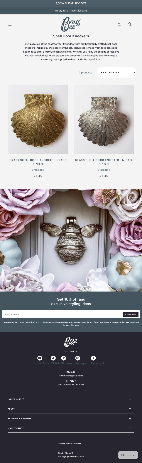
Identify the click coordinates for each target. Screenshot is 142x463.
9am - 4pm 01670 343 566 (71, 384)
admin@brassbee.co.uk (71, 375)
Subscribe (130, 314)
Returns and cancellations (69, 443)
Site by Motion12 (65, 453)
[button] (10, 24)
